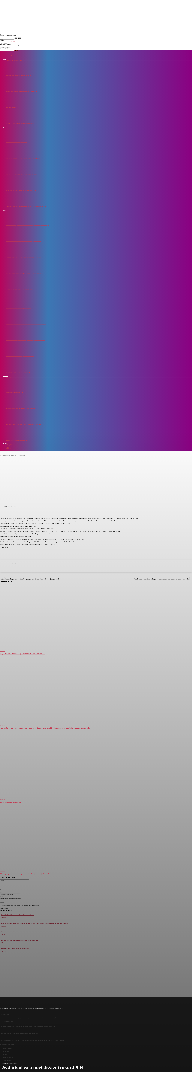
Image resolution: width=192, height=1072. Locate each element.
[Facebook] (83, 512)
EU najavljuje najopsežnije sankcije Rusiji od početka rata (25, 874)
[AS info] (6, 566)
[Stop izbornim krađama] (48, 766)
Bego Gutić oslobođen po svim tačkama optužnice (22, 654)
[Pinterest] (92, 512)
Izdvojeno (5, 1063)
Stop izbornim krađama (10, 803)
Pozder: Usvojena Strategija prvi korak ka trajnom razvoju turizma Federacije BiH (163, 579)
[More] (107, 512)
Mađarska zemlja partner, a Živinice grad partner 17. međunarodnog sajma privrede (30, 579)
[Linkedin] (101, 512)
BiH (15, 1063)
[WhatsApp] (97, 512)
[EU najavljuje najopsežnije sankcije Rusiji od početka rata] (48, 838)
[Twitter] (88, 512)
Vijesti (11, 1063)
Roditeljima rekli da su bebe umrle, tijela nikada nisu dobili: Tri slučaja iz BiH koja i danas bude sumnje (45, 728)
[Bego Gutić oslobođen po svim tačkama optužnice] (48, 618)
